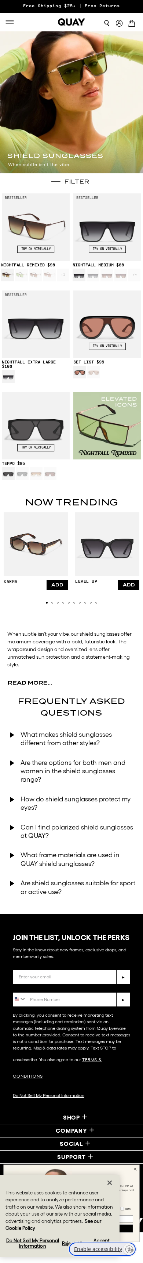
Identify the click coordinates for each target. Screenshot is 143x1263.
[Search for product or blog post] (107, 23)
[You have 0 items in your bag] (133, 24)
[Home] (71, 22)
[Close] (110, 1183)
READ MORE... (30, 683)
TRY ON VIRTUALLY (36, 249)
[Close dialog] (135, 1169)
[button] (47, 602)
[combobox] (19, 999)
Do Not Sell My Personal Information (48, 1095)
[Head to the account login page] (119, 23)
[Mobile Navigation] (12, 22)
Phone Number (34, 987)
